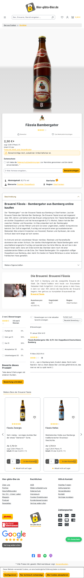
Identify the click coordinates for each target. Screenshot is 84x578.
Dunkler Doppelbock (26, 184)
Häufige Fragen (64, 485)
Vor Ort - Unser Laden (11, 494)
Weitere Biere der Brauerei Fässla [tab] (17, 392)
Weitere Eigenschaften (13, 265)
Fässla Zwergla (14, 428)
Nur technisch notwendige (31, 575)
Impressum (34, 494)
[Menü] (4, 17)
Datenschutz (35, 491)
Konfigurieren (10, 575)
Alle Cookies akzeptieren (57, 575)
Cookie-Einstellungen (39, 497)
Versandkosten (64, 491)
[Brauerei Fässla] (42, 118)
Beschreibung (10, 197)
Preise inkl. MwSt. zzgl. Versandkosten (18, 149)
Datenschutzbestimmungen (28, 162)
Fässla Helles (52, 428)
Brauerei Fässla (37, 294)
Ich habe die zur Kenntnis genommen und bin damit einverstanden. (40, 163)
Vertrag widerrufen (38, 503)
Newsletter (6, 503)
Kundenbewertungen (39, 500)
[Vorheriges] (2, 434)
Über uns (6, 485)
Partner (5, 488)
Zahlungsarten (64, 488)
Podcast (5, 500)
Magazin (5, 497)
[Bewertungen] (14, 535)
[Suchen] (52, 17)
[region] (42, 434)
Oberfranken (58, 184)
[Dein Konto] (67, 17)
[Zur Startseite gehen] (42, 7)
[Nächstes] (81, 434)
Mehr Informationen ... (10, 572)
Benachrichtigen (71, 171)
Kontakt (61, 494)
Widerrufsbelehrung (38, 488)
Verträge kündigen (65, 497)
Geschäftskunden (9, 491)
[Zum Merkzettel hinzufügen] (34, 417)
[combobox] (31, 17)
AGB (32, 485)
